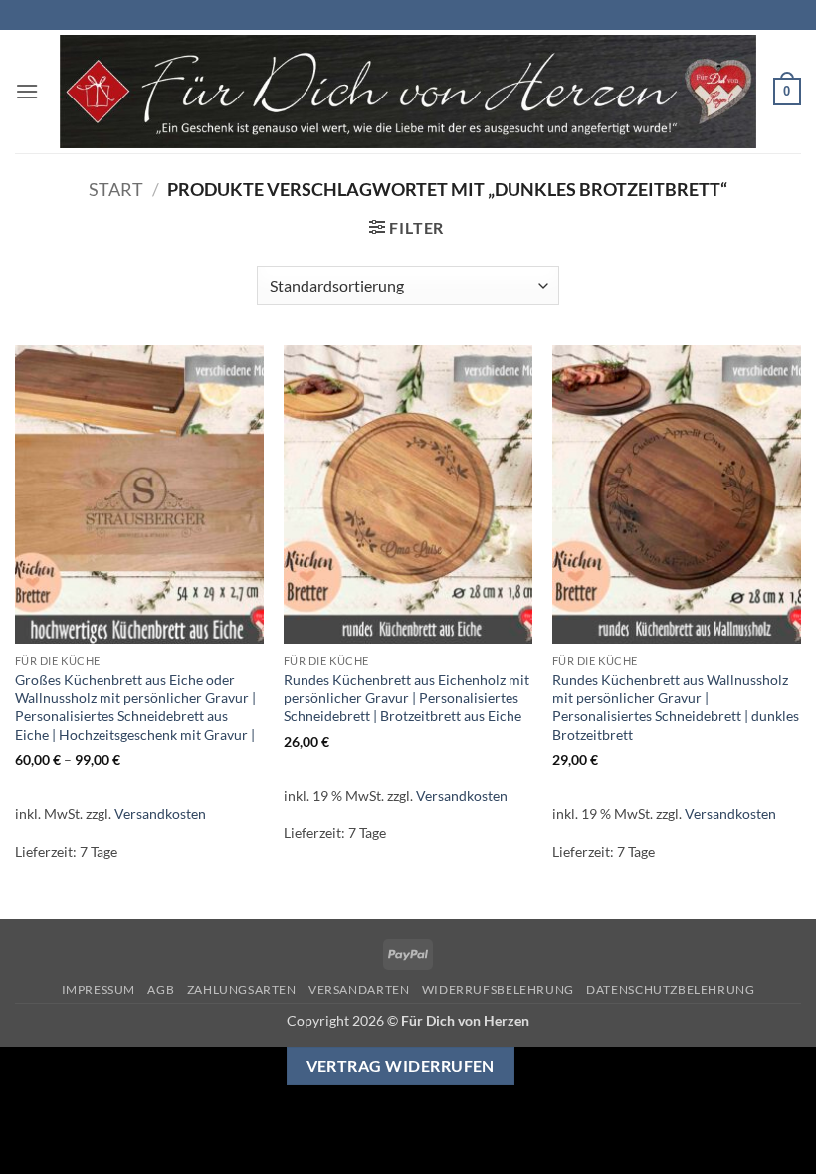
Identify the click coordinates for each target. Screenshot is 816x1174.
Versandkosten (160, 813)
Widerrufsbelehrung (498, 989)
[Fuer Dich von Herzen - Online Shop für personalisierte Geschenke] (408, 91)
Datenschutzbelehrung (670, 989)
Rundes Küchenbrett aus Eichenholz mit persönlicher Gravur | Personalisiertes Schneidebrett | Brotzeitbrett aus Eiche (406, 697)
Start (116, 189)
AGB (160, 989)
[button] (27, 91)
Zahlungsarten (242, 989)
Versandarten (358, 989)
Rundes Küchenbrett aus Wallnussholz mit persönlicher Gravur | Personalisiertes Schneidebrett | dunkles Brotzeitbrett (675, 707)
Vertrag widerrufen (400, 1066)
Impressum (99, 989)
